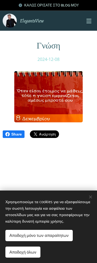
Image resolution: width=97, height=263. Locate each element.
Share (16, 134)
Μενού (89, 20)
